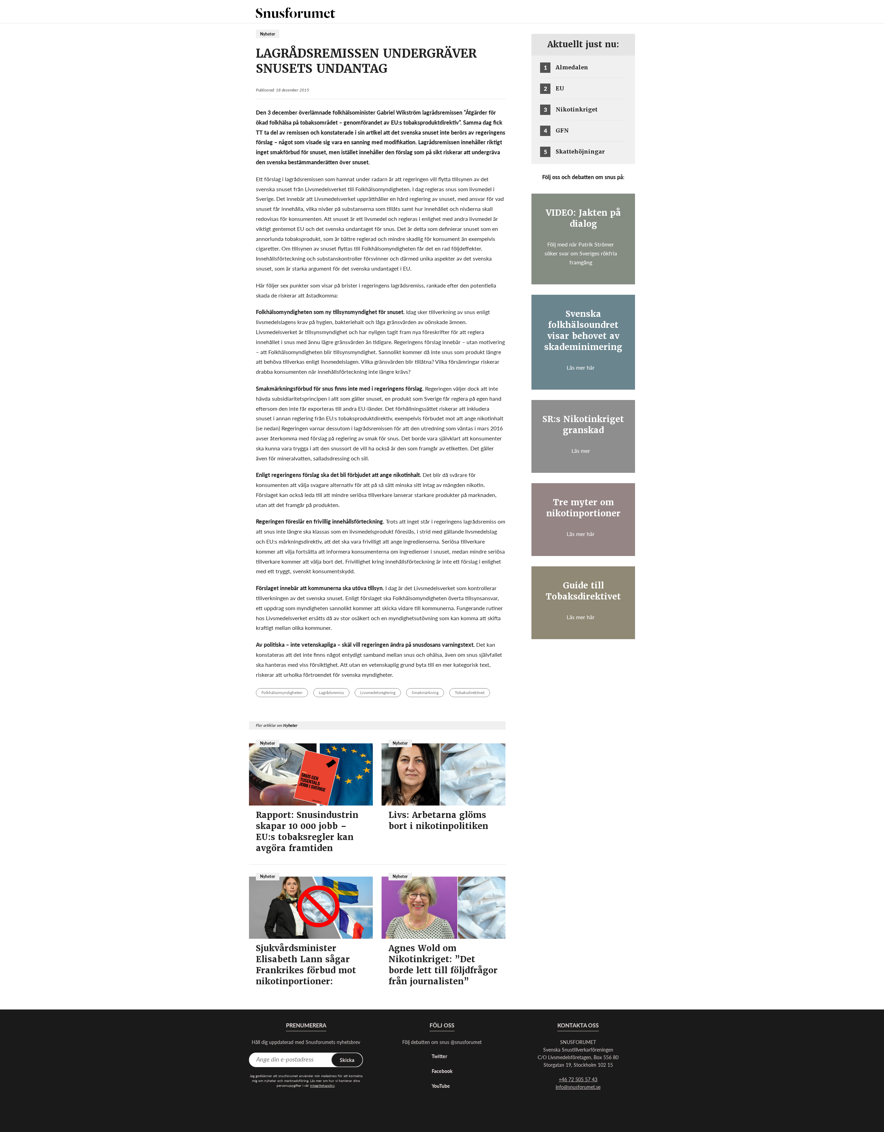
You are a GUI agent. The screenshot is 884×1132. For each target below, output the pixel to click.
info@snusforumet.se (578, 1086)
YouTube (441, 1085)
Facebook (442, 1070)
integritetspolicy (322, 1085)
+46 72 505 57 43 (578, 1079)
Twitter (439, 1056)
